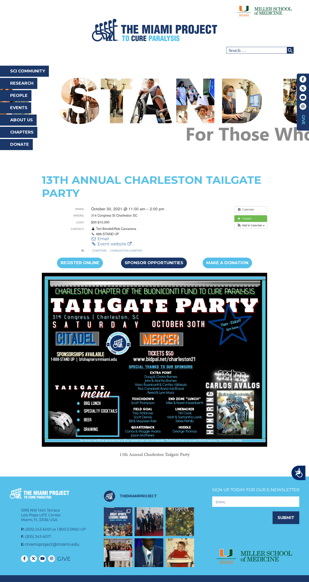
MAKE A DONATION (227, 262)
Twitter (302, 88)
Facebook (302, 79)
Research (21, 83)
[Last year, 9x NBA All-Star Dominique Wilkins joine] (149, 552)
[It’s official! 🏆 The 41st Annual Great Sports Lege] (118, 521)
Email (102, 238)
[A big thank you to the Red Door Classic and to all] (118, 552)
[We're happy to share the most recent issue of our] (180, 521)
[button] (251, 225)
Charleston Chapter (126, 250)
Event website (112, 244)
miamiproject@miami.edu (52, 544)
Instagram (302, 106)
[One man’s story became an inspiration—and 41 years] (180, 552)
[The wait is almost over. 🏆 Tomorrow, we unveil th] (149, 521)
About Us (21, 119)
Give (303, 120)
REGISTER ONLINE (80, 262)
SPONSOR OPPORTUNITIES (154, 262)
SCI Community (27, 71)
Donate (19, 144)
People (19, 95)
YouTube (302, 97)
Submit (286, 517)
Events (18, 107)
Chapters (21, 132)
